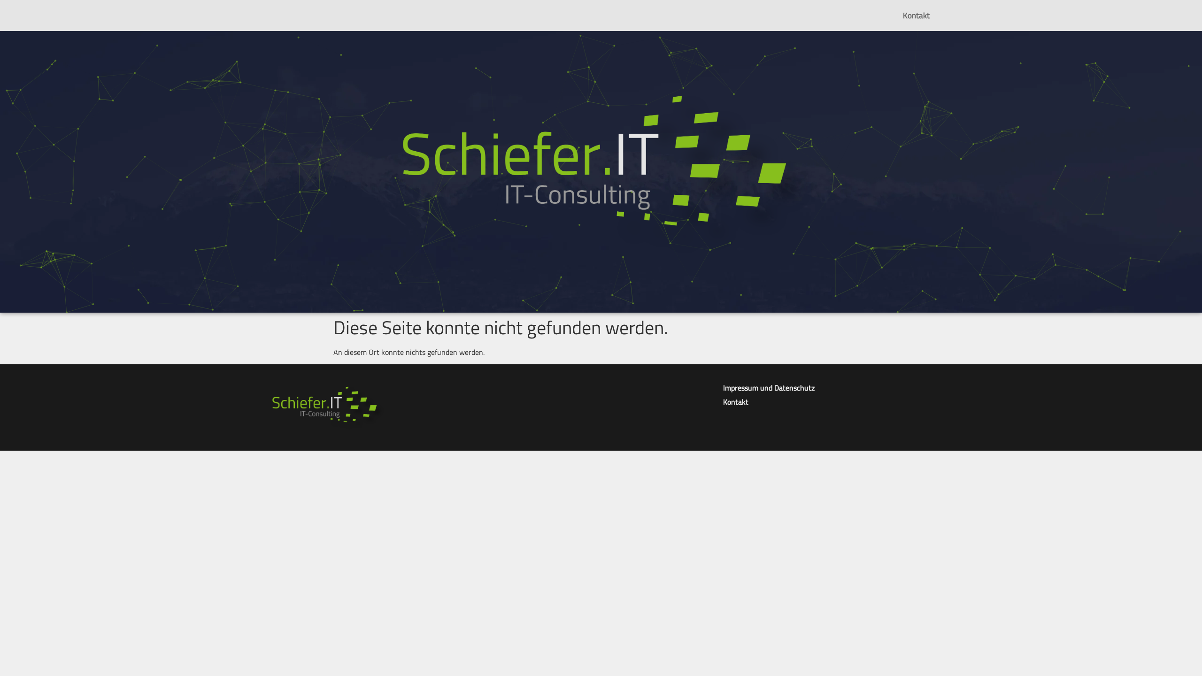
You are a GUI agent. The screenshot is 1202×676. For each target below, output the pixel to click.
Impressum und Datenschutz (769, 387)
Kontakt (916, 15)
